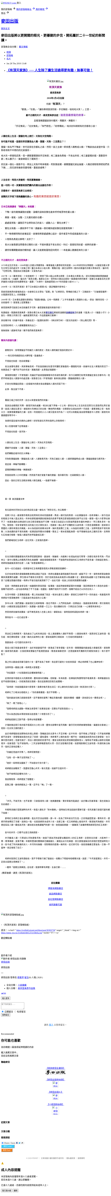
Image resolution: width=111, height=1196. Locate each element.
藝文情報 (23, 47)
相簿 (8, 52)
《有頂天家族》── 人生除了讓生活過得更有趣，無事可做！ (49, 70)
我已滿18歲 (6, 1191)
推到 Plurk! (7, 1150)
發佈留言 (5, 1015)
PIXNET (35, 1158)
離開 (15, 1191)
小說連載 (22, 985)
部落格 (9, 55)
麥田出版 (9, 21)
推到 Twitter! (8, 1146)
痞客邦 (20, 977)
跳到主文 (5, 28)
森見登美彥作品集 (26, 988)
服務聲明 (81, 1158)
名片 (8, 59)
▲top (3, 993)
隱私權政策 (70, 1158)
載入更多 (5, 998)
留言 (26, 977)
